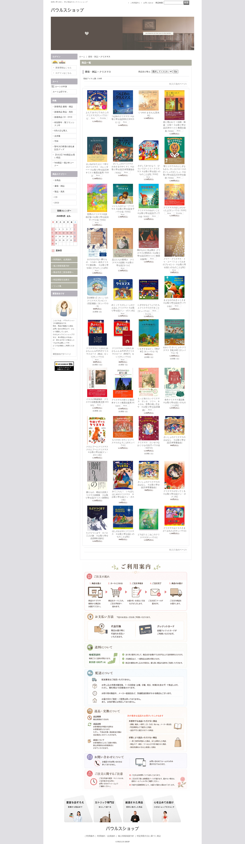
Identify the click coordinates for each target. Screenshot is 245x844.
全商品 (57, 180)
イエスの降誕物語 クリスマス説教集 (97, 402)
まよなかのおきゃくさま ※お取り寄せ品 (175, 303)
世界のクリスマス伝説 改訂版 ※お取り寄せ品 (97, 217)
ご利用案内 (134, 3)
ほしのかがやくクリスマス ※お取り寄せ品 (123, 534)
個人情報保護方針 (61, 266)
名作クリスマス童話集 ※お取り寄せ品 (174, 403)
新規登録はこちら (64, 68)
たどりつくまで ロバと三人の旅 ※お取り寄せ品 (97, 536)
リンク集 (57, 286)
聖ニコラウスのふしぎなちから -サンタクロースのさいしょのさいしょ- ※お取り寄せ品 (174, 172)
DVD (56, 203)
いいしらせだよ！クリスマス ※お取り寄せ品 (122, 209)
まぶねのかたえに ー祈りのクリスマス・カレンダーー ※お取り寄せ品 (97, 170)
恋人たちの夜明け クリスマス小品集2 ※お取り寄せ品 (123, 262)
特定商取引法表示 (61, 280)
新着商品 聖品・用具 (63, 112)
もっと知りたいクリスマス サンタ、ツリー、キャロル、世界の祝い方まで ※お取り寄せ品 (148, 404)
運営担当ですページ (62, 354)
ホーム (82, 56)
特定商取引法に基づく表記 (149, 836)
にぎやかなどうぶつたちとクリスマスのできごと (149, 308)
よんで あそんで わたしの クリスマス (97, 115)
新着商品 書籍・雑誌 (63, 106)
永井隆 (57, 136)
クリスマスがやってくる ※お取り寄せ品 (175, 494)
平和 (56, 141)
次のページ (181, 84)
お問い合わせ (148, 3)
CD (55, 197)
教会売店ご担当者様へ (63, 272)
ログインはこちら (64, 73)
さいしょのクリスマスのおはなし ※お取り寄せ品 (175, 440)
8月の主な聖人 (60, 130)
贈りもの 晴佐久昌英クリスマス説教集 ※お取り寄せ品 (97, 495)
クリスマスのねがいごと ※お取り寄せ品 (148, 213)
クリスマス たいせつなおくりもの (148, 445)
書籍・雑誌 (59, 186)
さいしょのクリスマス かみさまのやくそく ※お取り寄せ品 (123, 168)
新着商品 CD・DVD (63, 117)
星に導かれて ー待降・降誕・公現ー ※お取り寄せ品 (174, 126)
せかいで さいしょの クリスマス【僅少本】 (174, 350)
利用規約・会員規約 (106, 836)
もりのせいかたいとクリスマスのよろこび (123, 443)
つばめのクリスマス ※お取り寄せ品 (123, 119)
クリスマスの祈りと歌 (123, 403)
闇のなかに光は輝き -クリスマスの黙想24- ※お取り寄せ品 (148, 254)
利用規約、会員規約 (62, 259)
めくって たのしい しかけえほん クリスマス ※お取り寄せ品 (123, 308)
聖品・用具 (59, 191)
